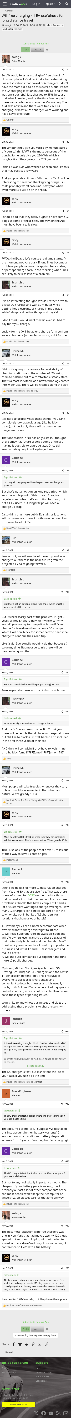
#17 (67, 1103)
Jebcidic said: (10, 1110)
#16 (67, 1031)
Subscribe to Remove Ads (36, 43)
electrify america (55, 25)
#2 (68, 141)
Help (38, 1368)
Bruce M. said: (11, 831)
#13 (67, 780)
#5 (68, 295)
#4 (68, 252)
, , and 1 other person (35, 802)
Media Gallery (9, 1372)
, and (24, 1305)
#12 (67, 711)
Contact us (41, 1380)
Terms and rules (44, 1372)
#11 (67, 672)
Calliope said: (10, 598)
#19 (67, 1225)
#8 (68, 470)
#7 (68, 412)
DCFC (31, 895)
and (22, 390)
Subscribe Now (18, 1404)
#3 (68, 211)
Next (36, 49)
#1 (68, 69)
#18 (67, 1161)
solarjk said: (10, 1274)
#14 (67, 825)
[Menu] (5, 4)
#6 (68, 363)
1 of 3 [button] (26, 49)
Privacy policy (42, 1376)
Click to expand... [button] (35, 1065)
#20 (67, 1268)
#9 (68, 550)
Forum (5, 1368)
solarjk (7, 25)
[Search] (66, 4)
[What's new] (59, 4)
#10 (67, 592)
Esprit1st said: (11, 477)
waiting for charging (12, 29)
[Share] (63, 70)
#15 (67, 881)
